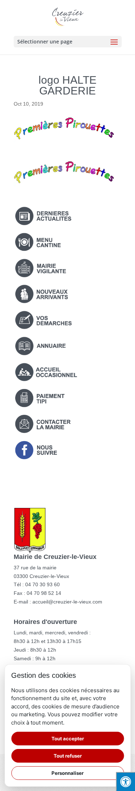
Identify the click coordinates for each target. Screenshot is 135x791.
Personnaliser (67, 773)
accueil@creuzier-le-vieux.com (67, 602)
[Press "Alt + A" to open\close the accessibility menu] (125, 781)
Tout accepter (67, 738)
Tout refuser (68, 756)
